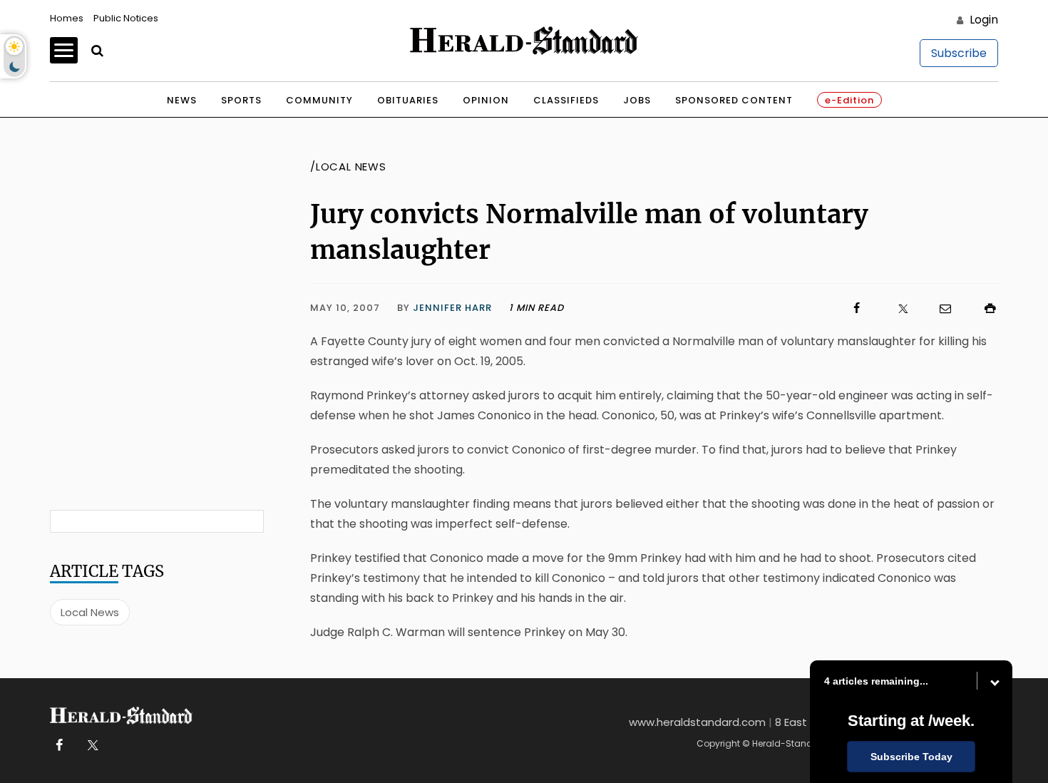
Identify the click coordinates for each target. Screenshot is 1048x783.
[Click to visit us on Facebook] (714, 308)
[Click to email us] (938, 308)
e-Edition (849, 100)
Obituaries (407, 100)
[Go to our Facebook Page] (59, 745)
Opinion (486, 100)
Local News (90, 612)
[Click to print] (983, 308)
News (182, 100)
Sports (241, 100)
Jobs (637, 100)
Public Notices (125, 18)
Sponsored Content (734, 100)
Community (319, 100)
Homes (66, 18)
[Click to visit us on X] (894, 308)
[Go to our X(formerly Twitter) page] (90, 745)
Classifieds (566, 100)
